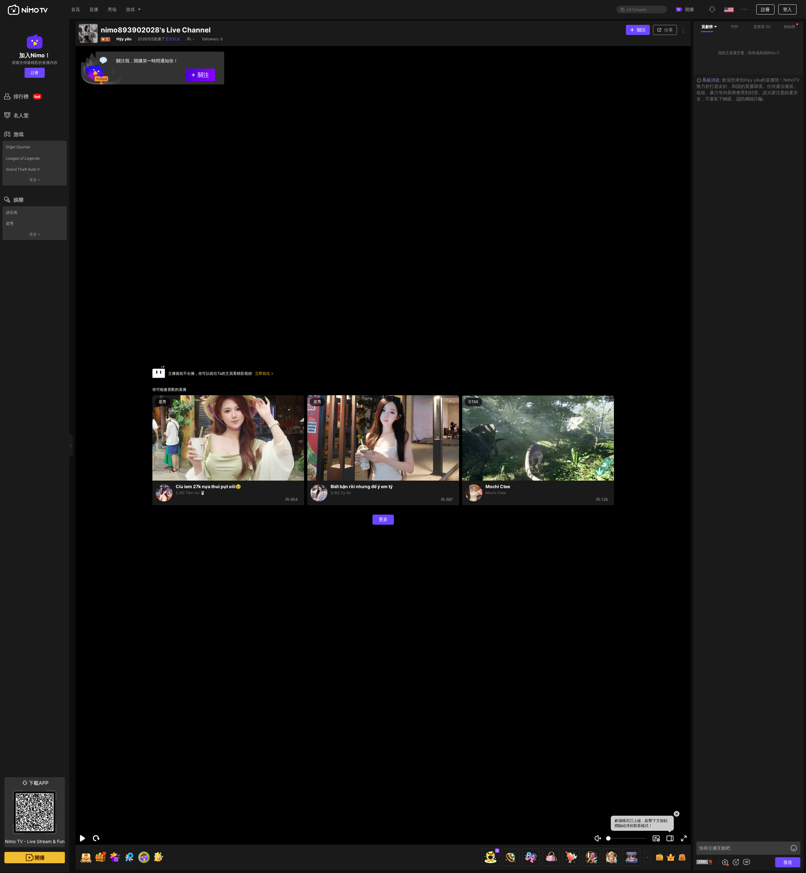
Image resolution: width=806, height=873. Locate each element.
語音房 (11, 212)
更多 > (34, 179)
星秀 (10, 223)
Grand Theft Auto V (23, 169)
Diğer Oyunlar (18, 147)
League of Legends (23, 158)
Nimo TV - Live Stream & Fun (35, 812)
